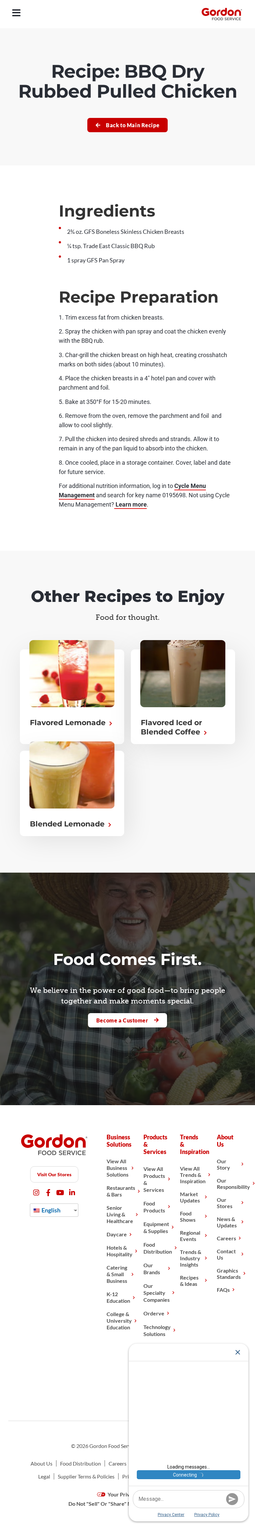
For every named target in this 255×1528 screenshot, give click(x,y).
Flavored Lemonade (69, 722)
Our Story (223, 1164)
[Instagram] (36, 1192)
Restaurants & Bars (121, 1191)
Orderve (153, 1313)
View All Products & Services (154, 1179)
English (50, 1210)
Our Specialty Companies (156, 1293)
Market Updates (190, 1197)
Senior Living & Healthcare (120, 1214)
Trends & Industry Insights (190, 1258)
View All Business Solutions (117, 1168)
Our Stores (224, 1202)
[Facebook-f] (48, 1192)
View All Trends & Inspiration (193, 1174)
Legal (44, 1476)
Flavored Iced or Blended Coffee (171, 727)
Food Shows (188, 1216)
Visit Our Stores (54, 1174)
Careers (226, 1238)
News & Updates (227, 1222)
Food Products (154, 1206)
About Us (41, 1463)
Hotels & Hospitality (119, 1250)
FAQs (223, 1290)
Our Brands (151, 1268)
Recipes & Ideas (189, 1280)
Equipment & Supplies (156, 1227)
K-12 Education (118, 1297)
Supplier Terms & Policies (86, 1476)
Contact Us (226, 1254)
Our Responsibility (233, 1183)
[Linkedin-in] (72, 1192)
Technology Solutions (157, 1330)
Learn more (130, 504)
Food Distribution (157, 1248)
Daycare (117, 1234)
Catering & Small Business (117, 1274)
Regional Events (190, 1235)
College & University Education (119, 1320)
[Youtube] (60, 1192)
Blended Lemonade (68, 823)
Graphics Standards (229, 1273)
